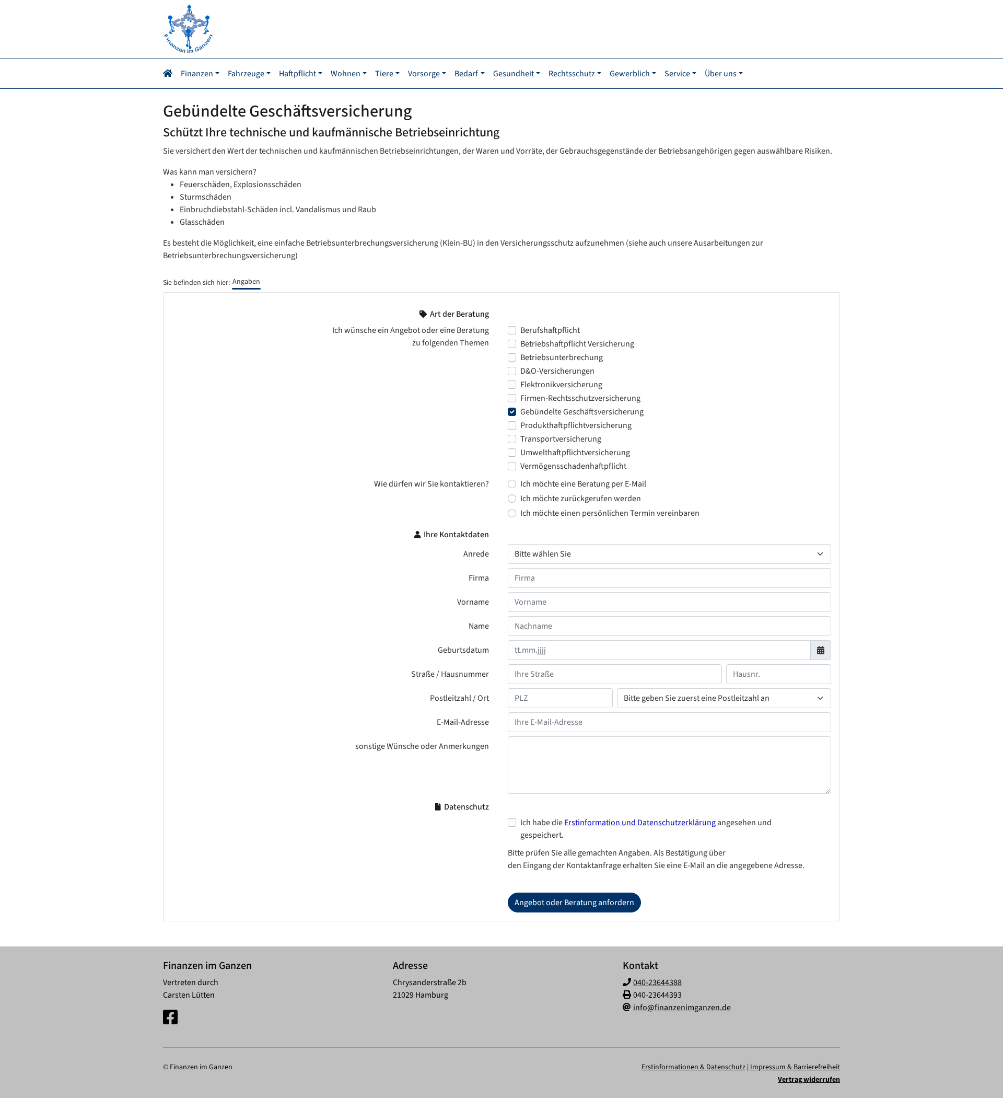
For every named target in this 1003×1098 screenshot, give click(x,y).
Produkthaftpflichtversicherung (576, 425)
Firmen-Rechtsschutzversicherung (580, 398)
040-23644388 (657, 982)
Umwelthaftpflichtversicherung (575, 452)
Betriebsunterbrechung (561, 357)
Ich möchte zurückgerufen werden (580, 498)
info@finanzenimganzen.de (682, 1007)
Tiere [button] (384, 73)
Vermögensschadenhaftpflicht (573, 466)
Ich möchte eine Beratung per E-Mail (583, 484)
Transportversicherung (560, 439)
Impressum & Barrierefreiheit (795, 1067)
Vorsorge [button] (424, 73)
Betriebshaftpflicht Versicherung (577, 344)
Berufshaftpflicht (550, 330)
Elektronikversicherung (561, 384)
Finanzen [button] (197, 73)
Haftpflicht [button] (297, 73)
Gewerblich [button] (630, 73)
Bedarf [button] (466, 73)
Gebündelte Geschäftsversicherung (582, 412)
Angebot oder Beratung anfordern (574, 902)
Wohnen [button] (345, 73)
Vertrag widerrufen (809, 1079)
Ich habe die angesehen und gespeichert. (646, 829)
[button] (170, 73)
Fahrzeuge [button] (246, 73)
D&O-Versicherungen (557, 371)
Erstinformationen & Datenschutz (693, 1067)
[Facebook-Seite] (170, 1018)
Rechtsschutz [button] (572, 73)
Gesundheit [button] (513, 73)
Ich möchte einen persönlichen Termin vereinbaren (609, 513)
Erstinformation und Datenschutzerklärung (640, 822)
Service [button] (677, 73)
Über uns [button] (721, 73)
